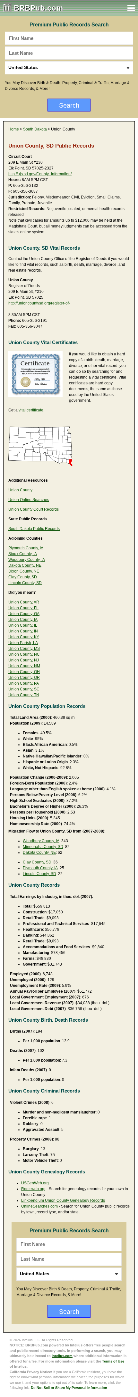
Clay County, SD (22, 577)
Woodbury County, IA (26, 559)
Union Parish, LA (23, 643)
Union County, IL (22, 625)
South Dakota (35, 129)
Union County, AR (23, 602)
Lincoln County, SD (25, 583)
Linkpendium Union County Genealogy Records (63, 1200)
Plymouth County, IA (25, 548)
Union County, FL (23, 608)
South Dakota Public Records (34, 528)
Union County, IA (23, 619)
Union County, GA (23, 614)
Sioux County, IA (22, 554)
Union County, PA (23, 683)
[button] (131, 8)
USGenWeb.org (35, 1183)
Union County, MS (24, 648)
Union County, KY (23, 637)
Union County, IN (23, 631)
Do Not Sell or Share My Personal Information (69, 1388)
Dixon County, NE (23, 571)
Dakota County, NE (24, 565)
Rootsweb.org (33, 1189)
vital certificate (31, 410)
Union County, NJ (23, 660)
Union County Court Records (33, 509)
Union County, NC (24, 654)
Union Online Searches (28, 499)
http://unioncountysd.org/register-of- (39, 303)
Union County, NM (24, 666)
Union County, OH (24, 672)
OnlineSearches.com (39, 1206)
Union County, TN (23, 695)
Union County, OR (24, 677)
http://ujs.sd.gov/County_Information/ (40, 174)
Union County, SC (23, 689)
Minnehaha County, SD (43, 846)
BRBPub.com (38, 8)
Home (13, 129)
